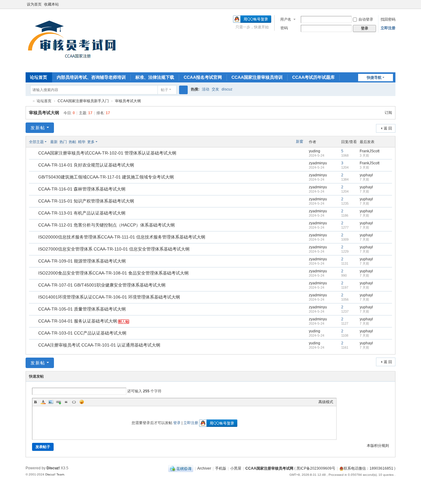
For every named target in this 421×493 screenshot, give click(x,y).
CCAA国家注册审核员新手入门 (83, 101)
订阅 (388, 112)
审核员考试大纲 (128, 101)
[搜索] (183, 90)
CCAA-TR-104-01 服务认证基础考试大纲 (77, 321)
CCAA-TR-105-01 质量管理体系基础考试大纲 (82, 309)
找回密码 (388, 19)
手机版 (220, 468)
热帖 (72, 142)
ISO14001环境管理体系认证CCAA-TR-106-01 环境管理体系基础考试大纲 (109, 297)
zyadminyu (318, 163)
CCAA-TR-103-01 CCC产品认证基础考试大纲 (82, 333)
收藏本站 (51, 4)
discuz (227, 89)
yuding (314, 151)
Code (74, 402)
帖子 (164, 90)
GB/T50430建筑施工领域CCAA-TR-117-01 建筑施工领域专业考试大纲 (106, 176)
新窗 (299, 141)
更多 (91, 142)
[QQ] (180, 468)
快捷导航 (374, 77)
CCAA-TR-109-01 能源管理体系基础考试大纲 (82, 261)
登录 (177, 423)
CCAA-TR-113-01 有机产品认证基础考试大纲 (81, 212)
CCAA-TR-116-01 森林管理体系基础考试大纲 (81, 188)
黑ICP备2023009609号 (315, 468)
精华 (81, 142)
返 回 (388, 128)
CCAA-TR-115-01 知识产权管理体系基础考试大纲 (86, 200)
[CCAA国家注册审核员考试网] (74, 40)
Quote (66, 402)
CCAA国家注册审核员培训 (257, 77)
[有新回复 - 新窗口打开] (34, 153)
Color (43, 402)
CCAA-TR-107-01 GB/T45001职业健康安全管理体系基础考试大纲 (102, 285)
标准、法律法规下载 (154, 77)
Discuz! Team (54, 474)
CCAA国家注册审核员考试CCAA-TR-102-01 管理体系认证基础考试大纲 (107, 152)
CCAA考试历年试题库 (313, 77)
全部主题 (36, 142)
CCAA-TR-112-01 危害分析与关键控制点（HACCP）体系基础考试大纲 (106, 224)
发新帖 (38, 127)
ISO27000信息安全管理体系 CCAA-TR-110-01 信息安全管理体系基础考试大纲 (114, 248)
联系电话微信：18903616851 (368, 468)
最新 (54, 142)
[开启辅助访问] (393, 4)
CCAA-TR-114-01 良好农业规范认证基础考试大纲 (86, 164)
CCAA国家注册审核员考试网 (28, 101)
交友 (215, 89)
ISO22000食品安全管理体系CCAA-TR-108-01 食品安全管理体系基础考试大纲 (113, 273)
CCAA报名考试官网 (203, 77)
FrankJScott (369, 151)
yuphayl (366, 175)
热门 (63, 142)
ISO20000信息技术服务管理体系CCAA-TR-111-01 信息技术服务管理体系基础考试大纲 (121, 236)
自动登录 (365, 19)
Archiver (204, 468)
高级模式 (325, 402)
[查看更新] (103, 142)
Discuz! (53, 468)
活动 (205, 89)
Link (58, 402)
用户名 (285, 19)
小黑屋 (235, 468)
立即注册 (388, 28)
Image (51, 402)
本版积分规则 (378, 445)
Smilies (82, 402)
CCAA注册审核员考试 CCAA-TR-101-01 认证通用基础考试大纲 (99, 345)
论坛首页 (38, 77)
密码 (284, 28)
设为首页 (34, 4)
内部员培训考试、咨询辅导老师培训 (91, 77)
